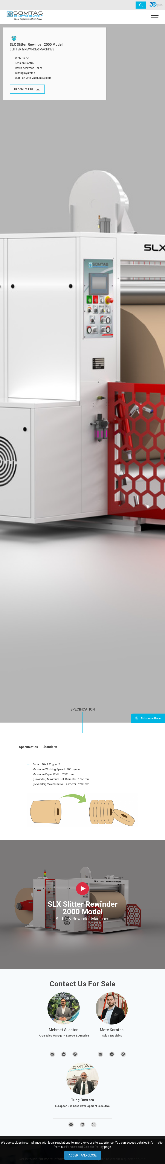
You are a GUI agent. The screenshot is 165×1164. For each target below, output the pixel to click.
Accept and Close (83, 1155)
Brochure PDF (24, 89)
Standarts (50, 747)
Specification (82, 709)
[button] (141, 4)
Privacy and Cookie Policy (85, 1147)
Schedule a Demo (151, 718)
